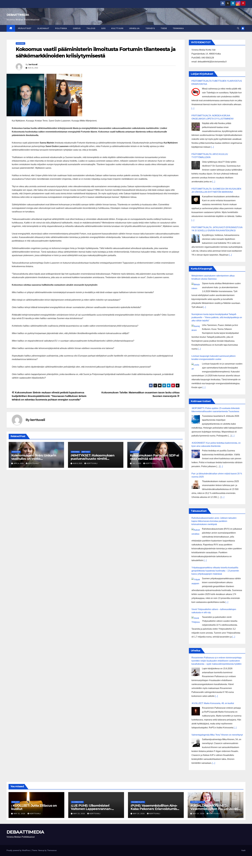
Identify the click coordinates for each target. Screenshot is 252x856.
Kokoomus (20, 43)
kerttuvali (33, 64)
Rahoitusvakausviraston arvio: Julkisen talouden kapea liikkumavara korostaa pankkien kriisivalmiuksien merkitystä (214, 521)
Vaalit (243, 850)
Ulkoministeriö (77, 802)
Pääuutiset (25, 28)
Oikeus (77, 28)
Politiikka (61, 28)
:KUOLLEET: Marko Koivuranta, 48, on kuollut (212, 703)
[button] (238, 28)
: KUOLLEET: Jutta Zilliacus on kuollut (34, 807)
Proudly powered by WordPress (19, 850)
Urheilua (134, 28)
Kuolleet (15, 802)
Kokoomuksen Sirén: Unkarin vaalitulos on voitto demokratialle (33, 458)
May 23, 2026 (79, 814)
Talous (90, 28)
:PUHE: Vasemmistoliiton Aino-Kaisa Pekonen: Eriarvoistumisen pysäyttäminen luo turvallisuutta (156, 809)
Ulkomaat (43, 28)
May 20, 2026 (139, 814)
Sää (103, 28)
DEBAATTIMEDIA (18, 14)
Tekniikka (178, 28)
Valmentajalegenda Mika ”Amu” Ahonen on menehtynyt (217, 735)
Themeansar (51, 850)
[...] (192, 108)
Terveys (150, 28)
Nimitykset (86, 452)
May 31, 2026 (20, 814)
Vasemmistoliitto (137, 802)
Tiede (164, 28)
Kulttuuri (117, 28)
